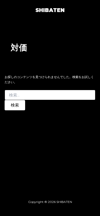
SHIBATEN (50, 10)
